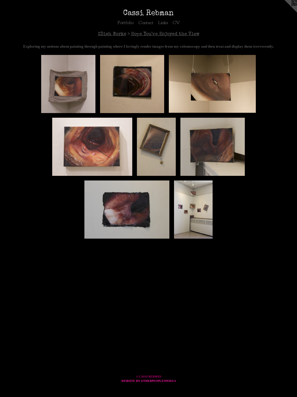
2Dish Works (112, 34)
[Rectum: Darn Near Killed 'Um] (126, 209)
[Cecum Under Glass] (132, 84)
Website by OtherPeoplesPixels (148, 380)
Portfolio (125, 23)
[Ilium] (68, 84)
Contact (145, 23)
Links (163, 23)
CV (176, 23)
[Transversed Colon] (92, 147)
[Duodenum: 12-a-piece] (156, 147)
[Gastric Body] (212, 147)
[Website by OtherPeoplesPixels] (285, 11)
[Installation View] (193, 209)
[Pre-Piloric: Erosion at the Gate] (212, 84)
